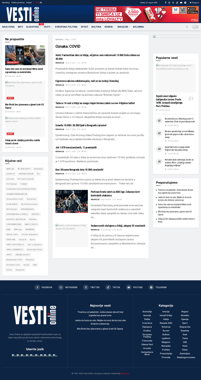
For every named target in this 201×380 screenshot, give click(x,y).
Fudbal (24, 184)
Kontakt (29, 3)
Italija (166, 319)
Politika (166, 350)
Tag (66, 39)
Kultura (96, 27)
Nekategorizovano (186, 357)
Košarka (32, 219)
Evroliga (10, 179)
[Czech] (14, 355)
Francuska (147, 340)
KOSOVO (35, 214)
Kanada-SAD (166, 323)
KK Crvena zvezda (29, 204)
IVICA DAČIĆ (12, 204)
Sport (84, 27)
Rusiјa (26, 265)
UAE (185, 342)
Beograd (30, 260)
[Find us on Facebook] (165, 2)
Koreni (109, 27)
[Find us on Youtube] (181, 2)
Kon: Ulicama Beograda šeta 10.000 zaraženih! (79, 169)
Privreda (166, 357)
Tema (185, 338)
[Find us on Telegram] (185, 2)
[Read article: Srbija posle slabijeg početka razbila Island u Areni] (25, 127)
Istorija (166, 311)
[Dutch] (19, 355)
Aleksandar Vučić (14, 260)
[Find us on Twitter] (173, 2)
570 (19, 147)
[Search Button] (187, 27)
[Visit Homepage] (22, 14)
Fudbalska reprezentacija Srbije (21, 189)
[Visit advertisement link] (146, 14)
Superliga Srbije (34, 250)
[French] (28, 355)
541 (84, 129)
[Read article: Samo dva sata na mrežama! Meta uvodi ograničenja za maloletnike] (25, 55)
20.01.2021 (71, 63)
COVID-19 (11, 174)
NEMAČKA (30, 229)
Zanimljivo (185, 353)
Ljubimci (166, 338)
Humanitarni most (15, 199)
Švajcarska (185, 327)
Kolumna (138, 27)
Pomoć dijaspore (30, 234)
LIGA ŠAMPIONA (14, 224)
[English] (23, 355)
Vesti (47, 27)
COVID (73, 39)
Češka (147, 319)
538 (84, 107)
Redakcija (59, 63)
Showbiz (185, 315)
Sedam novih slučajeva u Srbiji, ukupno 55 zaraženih (118, 225)
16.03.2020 (106, 230)
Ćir (41, 3)
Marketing (6, 3)
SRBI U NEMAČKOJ (15, 250)
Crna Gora (147, 323)
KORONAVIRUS (27, 209)
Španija (184, 319)
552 (19, 76)
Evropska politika (66, 27)
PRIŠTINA (11, 240)
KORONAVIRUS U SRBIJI (17, 214)
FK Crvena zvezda (26, 179)
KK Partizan (12, 209)
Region (184, 311)
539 (84, 85)
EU (38, 174)
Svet (185, 334)
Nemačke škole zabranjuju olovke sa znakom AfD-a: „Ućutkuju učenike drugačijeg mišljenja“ (179, 163)
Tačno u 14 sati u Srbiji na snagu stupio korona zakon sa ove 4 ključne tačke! (95, 103)
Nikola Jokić (12, 234)
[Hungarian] (37, 355)
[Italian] (42, 355)
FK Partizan (12, 184)
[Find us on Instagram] (169, 2)
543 (84, 63)
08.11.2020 (71, 129)
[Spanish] (55, 355)
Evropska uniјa (13, 265)
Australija (38, 169)
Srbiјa (9, 270)
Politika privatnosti (18, 3)
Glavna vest (13, 62)
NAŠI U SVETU (31, 224)
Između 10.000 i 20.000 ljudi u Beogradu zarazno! (81, 125)
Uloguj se (195, 3)
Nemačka (166, 346)
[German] (32, 355)
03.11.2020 (71, 151)
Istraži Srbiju (166, 315)
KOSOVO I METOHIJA (16, 219)
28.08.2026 (10, 147)
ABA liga (10, 169)
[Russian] (46, 355)
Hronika (147, 348)
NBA (8, 229)
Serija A (22, 240)
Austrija (147, 315)
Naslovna (8, 27)
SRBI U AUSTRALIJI (15, 245)
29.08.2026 (10, 76)
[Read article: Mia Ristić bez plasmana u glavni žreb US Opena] (25, 91)
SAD (35, 265)
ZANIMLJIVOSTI (23, 255)
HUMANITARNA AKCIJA (17, 194)
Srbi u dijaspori (35, 245)
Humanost (31, 199)
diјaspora (20, 270)
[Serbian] (51, 355)
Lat (36, 3)
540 (84, 151)
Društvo (147, 331)
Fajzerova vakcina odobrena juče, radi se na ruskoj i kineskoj (87, 80)
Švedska (185, 331)
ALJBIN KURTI (24, 169)
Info (20, 27)
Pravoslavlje (166, 353)
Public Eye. (125, 374)
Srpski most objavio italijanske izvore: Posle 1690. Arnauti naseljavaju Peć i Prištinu (169, 101)
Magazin (123, 27)
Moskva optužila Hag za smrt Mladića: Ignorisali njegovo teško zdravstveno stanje (180, 134)
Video (185, 350)
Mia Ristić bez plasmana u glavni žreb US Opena (100, 329)
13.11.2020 (71, 107)
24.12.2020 (71, 85)
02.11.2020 (71, 174)
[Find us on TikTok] (177, 2)
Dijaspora (33, 26)
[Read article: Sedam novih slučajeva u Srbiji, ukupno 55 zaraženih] (71, 235)
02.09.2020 (106, 199)
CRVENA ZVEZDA (26, 174)
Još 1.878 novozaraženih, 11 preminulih (76, 147)
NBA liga (18, 229)
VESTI (9, 255)
